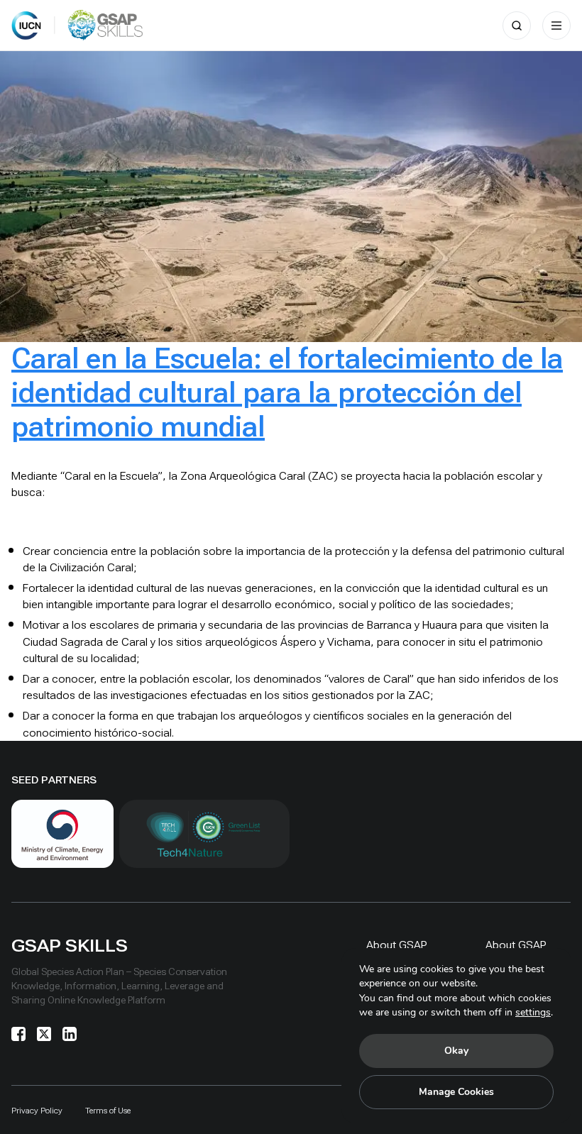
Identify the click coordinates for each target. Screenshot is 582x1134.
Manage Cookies (456, 1092)
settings (533, 1012)
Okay (456, 1050)
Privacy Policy (36, 1111)
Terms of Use (108, 1111)
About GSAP (396, 945)
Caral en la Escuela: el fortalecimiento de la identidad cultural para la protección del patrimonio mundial (287, 393)
